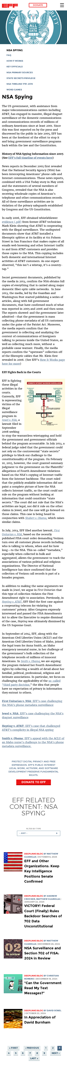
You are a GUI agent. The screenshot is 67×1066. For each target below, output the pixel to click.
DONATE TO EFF (33, 782)
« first (13, 1047)
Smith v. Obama (30, 661)
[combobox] (38, 833)
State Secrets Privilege (21, 78)
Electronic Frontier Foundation (11, 6)
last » (34, 1058)
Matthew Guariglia (48, 899)
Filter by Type (33, 829)
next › (56, 1053)
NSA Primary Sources (20, 72)
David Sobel (54, 1010)
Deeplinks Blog (33, 854)
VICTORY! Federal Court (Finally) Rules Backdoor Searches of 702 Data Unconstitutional (43, 916)
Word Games (14, 89)
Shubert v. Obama (35, 518)
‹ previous (32, 1047)
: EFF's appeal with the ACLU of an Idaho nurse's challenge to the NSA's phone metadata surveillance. (33, 742)
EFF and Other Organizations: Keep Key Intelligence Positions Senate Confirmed (41, 871)
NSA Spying (15, 50)
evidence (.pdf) (11, 221)
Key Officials (15, 66)
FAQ (9, 55)
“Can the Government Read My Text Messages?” (42, 988)
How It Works (15, 61)
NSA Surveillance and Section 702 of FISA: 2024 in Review (42, 953)
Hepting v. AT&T (12, 601)
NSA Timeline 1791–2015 (20, 84)
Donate (38, 5)
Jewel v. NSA (9, 420)
